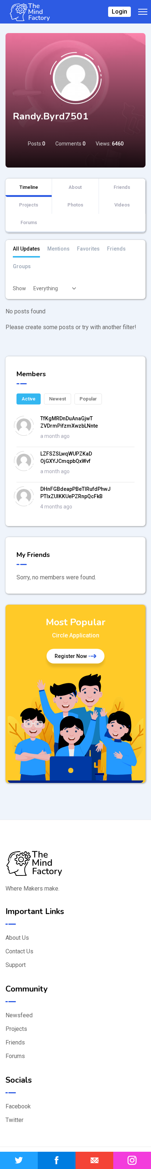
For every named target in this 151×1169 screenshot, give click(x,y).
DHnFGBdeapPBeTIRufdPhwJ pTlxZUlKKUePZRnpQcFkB (75, 492)
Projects (28, 205)
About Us (17, 937)
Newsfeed (19, 1015)
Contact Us (19, 951)
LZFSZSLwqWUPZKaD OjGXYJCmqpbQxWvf (66, 457)
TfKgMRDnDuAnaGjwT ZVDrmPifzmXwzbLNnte (69, 422)
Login (119, 11)
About (75, 187)
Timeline (28, 187)
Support (15, 964)
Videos (122, 205)
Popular (88, 399)
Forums (29, 222)
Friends (122, 187)
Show (19, 288)
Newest (57, 399)
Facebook (18, 1106)
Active (29, 399)
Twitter (14, 1119)
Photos (75, 205)
